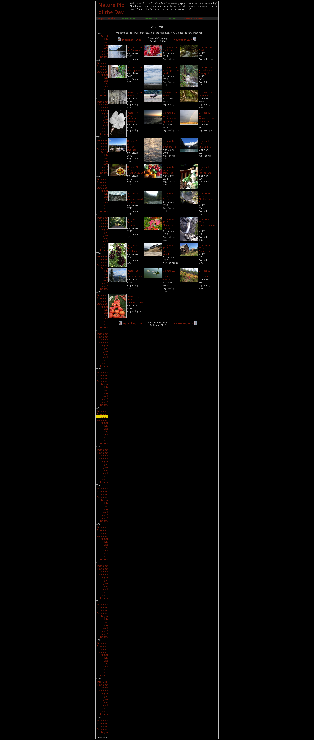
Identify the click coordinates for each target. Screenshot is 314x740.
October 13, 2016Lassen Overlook (133, 145)
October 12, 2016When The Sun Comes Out (206, 117)
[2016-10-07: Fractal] (117, 102)
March (104, 50)
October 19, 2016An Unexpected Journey (135, 198)
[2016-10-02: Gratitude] (153, 55)
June (105, 42)
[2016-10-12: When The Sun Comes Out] (189, 123)
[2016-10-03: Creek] (189, 55)
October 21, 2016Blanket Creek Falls (206, 198)
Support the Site (106, 18)
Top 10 (172, 18)
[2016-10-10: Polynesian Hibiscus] (117, 136)
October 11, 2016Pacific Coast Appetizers (169, 117)
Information (128, 18)
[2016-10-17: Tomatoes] (153, 177)
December (102, 63)
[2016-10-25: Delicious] (117, 265)
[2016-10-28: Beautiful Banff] (117, 280)
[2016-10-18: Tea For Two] (189, 188)
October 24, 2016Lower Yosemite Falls (207, 224)
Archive (157, 26)
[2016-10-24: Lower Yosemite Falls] (189, 239)
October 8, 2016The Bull (171, 94)
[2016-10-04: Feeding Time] (117, 77)
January (104, 56)
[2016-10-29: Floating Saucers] (153, 276)
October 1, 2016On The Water (135, 49)
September (102, 71)
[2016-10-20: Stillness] (153, 203)
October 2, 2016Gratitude (171, 49)
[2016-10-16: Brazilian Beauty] (117, 175)
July (106, 39)
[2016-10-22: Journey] (117, 227)
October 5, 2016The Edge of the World (171, 70)
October (104, 68)
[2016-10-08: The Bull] (153, 101)
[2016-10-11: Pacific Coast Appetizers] (153, 122)
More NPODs (149, 18)
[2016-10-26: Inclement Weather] (153, 255)
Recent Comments (194, 18)
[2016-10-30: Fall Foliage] (189, 280)
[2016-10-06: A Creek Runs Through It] (189, 86)
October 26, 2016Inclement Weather (169, 250)
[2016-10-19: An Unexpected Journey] (117, 200)
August (104, 36)
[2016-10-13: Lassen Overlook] (117, 151)
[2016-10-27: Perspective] (189, 255)
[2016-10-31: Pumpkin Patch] (117, 317)
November (102, 65)
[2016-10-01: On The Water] (117, 57)
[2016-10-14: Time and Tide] (153, 161)
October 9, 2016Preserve (207, 94)
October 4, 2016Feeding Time (135, 69)
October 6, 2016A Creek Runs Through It (207, 70)
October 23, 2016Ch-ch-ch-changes (169, 224)
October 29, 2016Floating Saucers (169, 275)
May (106, 44)
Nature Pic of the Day (111, 8)
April (105, 47)
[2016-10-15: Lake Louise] (189, 151)
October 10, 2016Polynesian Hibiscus (133, 117)
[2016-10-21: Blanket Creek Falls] (189, 203)
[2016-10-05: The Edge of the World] (153, 87)
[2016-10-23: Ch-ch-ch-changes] (153, 229)
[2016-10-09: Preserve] (189, 101)
